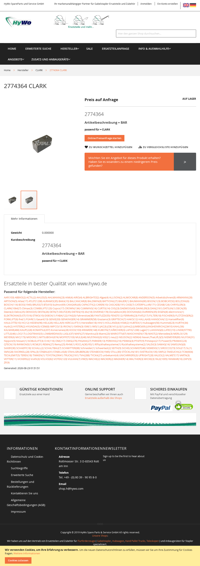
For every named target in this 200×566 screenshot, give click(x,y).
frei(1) (22, 319)
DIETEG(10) (77, 312)
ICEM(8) (44, 326)
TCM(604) (187, 352)
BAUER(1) (123, 301)
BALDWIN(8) (95, 301)
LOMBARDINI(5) (52, 333)
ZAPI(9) (187, 359)
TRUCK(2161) (71, 355)
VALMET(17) (172, 355)
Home (7, 70)
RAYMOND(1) (24, 344)
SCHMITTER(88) (71, 348)
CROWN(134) (72, 308)
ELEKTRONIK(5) (13, 315)
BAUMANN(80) (138, 301)
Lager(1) (144, 330)
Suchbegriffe (19, 468)
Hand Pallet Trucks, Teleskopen (142, 540)
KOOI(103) (75, 330)
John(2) (128, 326)
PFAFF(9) (139, 341)
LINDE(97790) (184, 330)
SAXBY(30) (10, 348)
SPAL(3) (34, 352)
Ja (185, 161)
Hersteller (23, 70)
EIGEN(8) (163, 312)
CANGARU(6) (73, 304)
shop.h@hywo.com (71, 488)
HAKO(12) (132, 319)
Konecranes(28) (60, 330)
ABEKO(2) (20, 297)
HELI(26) (48, 322)
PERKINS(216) (114, 341)
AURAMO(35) (50, 301)
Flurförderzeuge (86, 540)
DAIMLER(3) (143, 308)
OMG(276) (72, 341)
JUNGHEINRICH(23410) (159, 326)
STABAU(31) (46, 352)
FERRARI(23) (130, 315)
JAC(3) (103, 326)
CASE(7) (130, 304)
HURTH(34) (181, 322)
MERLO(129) (180, 333)
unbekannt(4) (111, 355)
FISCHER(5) (168, 315)
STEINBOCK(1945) (99, 352)
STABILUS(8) (60, 352)
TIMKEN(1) (39, 355)
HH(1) (100, 322)
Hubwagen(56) (151, 322)
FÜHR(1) (31, 319)
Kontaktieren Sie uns (24, 493)
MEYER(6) (9, 337)
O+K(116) (49, 341)
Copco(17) (58, 308)
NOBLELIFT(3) (36, 341)
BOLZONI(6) (182, 301)
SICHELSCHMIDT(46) (134, 348)
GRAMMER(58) (88, 319)
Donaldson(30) (117, 312)
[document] (100, 556)
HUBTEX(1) (135, 322)
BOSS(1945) (25, 304)
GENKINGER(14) (70, 319)
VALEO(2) (159, 355)
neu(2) (114, 337)
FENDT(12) (117, 315)
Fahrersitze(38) (85, 315)
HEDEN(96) (36, 322)
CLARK (39, 70)
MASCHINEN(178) (137, 333)
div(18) (89, 312)
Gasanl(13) (42, 319)
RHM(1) (70, 344)
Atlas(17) (23, 301)
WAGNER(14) (121, 359)
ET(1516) (27, 315)
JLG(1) (120, 326)
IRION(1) (68, 326)
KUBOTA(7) (104, 330)
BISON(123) (154, 301)
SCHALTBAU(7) (52, 348)
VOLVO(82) (46, 359)
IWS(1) (95, 326)
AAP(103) (9, 297)
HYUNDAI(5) (33, 326)
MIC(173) (20, 337)
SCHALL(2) (38, 348)
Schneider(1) (87, 348)
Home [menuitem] (12, 48)
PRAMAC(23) (179, 341)
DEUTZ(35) (65, 312)
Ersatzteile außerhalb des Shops (103, 398)
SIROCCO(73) (167, 348)
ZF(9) (7, 362)
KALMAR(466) (12, 330)
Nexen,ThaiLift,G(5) (152, 337)
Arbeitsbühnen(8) (165, 297)
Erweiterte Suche (22, 475)
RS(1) (91, 344)
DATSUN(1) (169, 308)
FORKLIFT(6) (11, 319)
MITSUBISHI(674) (49, 337)
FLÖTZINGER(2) (184, 315)
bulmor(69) (59, 304)
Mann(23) (104, 333)
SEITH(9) (116, 348)
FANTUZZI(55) (102, 315)
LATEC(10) (169, 330)
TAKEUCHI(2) (174, 352)
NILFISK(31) (188, 337)
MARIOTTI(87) (119, 333)
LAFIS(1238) (132, 330)
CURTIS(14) (103, 308)
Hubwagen (118, 540)
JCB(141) (112, 326)
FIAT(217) (143, 315)
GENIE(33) (54, 319)
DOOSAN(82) (134, 312)
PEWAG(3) (128, 341)
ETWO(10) (38, 315)
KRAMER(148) (89, 330)
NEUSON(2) (125, 337)
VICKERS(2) (23, 359)
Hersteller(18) (89, 322)
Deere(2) (9, 312)
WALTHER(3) (136, 359)
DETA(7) (54, 312)
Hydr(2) (8, 326)
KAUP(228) (26, 330)
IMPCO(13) (56, 326)
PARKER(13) (98, 341)
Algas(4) (104, 297)
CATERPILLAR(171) (145, 304)
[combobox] (156, 33)
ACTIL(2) (31, 297)
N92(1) (106, 337)
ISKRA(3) (78, 326)
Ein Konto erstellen (167, 3)
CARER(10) (102, 304)
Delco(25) (19, 312)
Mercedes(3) (165, 333)
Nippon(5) (10, 341)
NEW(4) (137, 337)
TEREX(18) (26, 355)
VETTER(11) (10, 359)
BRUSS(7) (37, 304)
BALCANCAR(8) (78, 301)
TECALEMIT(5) (12, 355)
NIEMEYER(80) (172, 337)
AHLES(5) (42, 297)
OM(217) (60, 341)
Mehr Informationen (24, 218)
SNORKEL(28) (21, 352)
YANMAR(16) (175, 359)
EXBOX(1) (50, 315)
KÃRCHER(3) (118, 330)
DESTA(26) (43, 312)
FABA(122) (62, 315)
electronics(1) (176, 312)
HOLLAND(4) (112, 322)
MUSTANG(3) (94, 337)
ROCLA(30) (81, 344)
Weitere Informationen (26, 553)
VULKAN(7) (74, 359)
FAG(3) (72, 315)
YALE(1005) (161, 359)
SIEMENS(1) (153, 348)
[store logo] (61, 21)
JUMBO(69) (139, 326)
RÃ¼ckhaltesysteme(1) (108, 344)
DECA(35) (181, 308)
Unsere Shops (99, 535)
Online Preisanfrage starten (104, 138)
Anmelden (146, 3)
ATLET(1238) (35, 301)
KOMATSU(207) (41, 330)
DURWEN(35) (149, 312)
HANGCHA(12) (159, 319)
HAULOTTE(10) (12, 322)
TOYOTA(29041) (54, 355)
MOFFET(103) (67, 337)
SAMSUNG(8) (178, 344)
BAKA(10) (64, 301)
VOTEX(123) (60, 359)
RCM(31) (37, 344)
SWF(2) (162, 352)
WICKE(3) (149, 359)
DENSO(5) (31, 312)
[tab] (24, 218)
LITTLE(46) (10, 333)
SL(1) (189, 348)
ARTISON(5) (10, 301)
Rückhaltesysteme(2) (133, 344)
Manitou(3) (91, 333)
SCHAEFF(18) (23, 348)
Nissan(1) (21, 341)
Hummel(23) (167, 322)
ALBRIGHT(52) (91, 297)
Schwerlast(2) (103, 348)
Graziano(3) (104, 319)
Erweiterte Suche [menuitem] (38, 48)
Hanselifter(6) (176, 319)
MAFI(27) (79, 333)
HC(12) (25, 322)
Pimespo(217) (153, 341)
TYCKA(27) (96, 355)
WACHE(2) (94, 359)
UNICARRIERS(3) (128, 355)
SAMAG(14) (163, 344)
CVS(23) (115, 308)
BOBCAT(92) (168, 301)
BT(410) (48, 304)
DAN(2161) (156, 308)
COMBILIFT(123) (42, 308)
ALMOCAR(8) (130, 297)
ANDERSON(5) (146, 297)
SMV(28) (8, 352)
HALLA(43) (144, 319)
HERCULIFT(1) (73, 322)
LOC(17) (21, 333)
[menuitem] (69, 48)
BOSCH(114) (11, 304)
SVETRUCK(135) (149, 352)
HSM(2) (124, 322)
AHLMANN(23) (56, 297)
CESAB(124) (163, 304)
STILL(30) (116, 352)
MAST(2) (153, 333)
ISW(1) (87, 326)
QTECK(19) (10, 344)
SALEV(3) (151, 344)
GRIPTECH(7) (118, 319)
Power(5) (166, 341)
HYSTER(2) (19, 326)
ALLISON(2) (115, 297)
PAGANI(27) (84, 341)
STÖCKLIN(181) (130, 352)
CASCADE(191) (117, 304)
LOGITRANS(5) (34, 333)
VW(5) (84, 359)
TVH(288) (84, 355)
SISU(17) (181, 348)
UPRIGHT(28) (146, 355)
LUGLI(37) (68, 333)
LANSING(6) (156, 330)
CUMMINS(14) (88, 308)
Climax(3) (27, 308)
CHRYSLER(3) (177, 304)
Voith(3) (35, 359)
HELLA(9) (59, 322)
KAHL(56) (178, 326)
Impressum (18, 511)
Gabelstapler (104, 540)
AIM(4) (69, 297)
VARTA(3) (184, 355)
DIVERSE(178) (101, 312)
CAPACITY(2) (88, 304)
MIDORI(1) (32, 337)
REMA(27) (48, 344)
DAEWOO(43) (127, 308)
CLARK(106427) (12, 308)
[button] (12, 200)
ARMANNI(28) (184, 297)
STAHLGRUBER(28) (78, 352)
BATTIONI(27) (110, 301)
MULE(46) (81, 337)
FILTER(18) (155, 315)
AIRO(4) (77, 297)
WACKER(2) (107, 359)
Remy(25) (59, 344)
